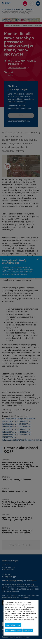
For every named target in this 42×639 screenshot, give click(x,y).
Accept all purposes (13, 625)
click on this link (29, 620)
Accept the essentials (13, 630)
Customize (28, 630)
